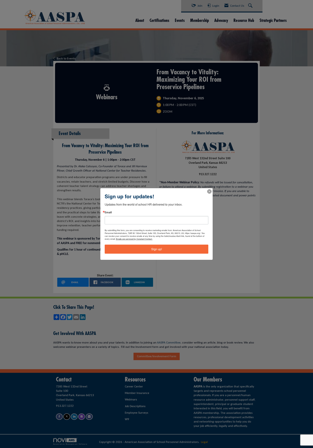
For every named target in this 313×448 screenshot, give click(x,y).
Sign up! (156, 249)
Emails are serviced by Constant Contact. (134, 238)
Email (108, 212)
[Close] (209, 191)
